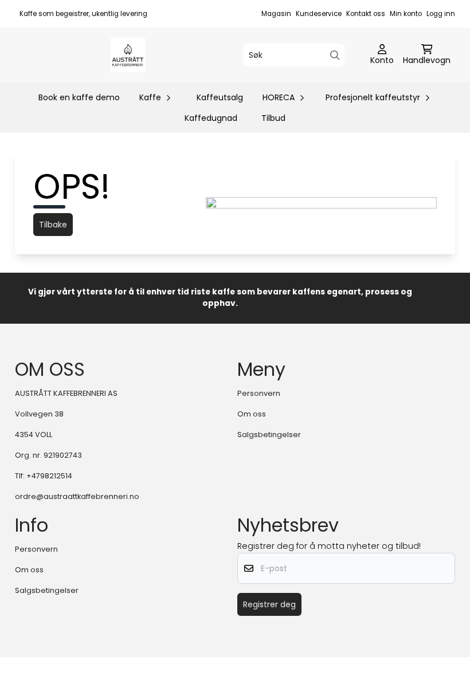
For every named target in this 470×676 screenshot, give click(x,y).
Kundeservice (319, 13)
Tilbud (273, 118)
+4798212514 (49, 476)
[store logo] (128, 55)
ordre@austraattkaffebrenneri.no (77, 496)
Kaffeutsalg (220, 97)
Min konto (406, 13)
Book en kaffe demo (79, 97)
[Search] (335, 55)
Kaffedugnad (211, 118)
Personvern (258, 393)
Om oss (251, 414)
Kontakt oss (365, 13)
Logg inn (440, 13)
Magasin (276, 13)
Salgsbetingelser (269, 434)
